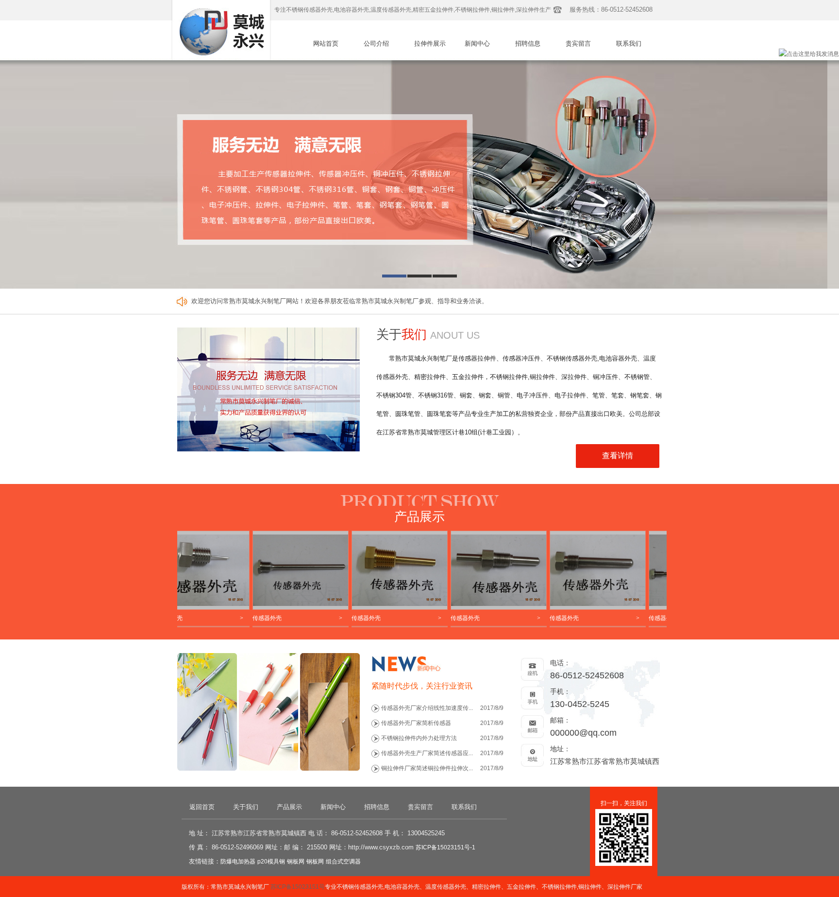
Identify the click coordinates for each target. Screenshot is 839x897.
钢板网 (295, 861)
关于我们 (245, 807)
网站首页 (325, 43)
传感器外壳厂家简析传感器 (416, 723)
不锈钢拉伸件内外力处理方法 (419, 738)
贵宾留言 (578, 43)
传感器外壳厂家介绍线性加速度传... (427, 708)
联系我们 (628, 43)
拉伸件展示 (430, 43)
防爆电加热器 (237, 861)
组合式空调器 (343, 861)
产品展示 (289, 807)
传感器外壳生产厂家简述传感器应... (427, 753)
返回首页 (202, 807)
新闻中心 (477, 43)
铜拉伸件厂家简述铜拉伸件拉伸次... (427, 768)
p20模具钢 (271, 861)
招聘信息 (527, 43)
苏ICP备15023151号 (297, 886)
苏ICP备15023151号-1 (445, 847)
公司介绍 (376, 43)
